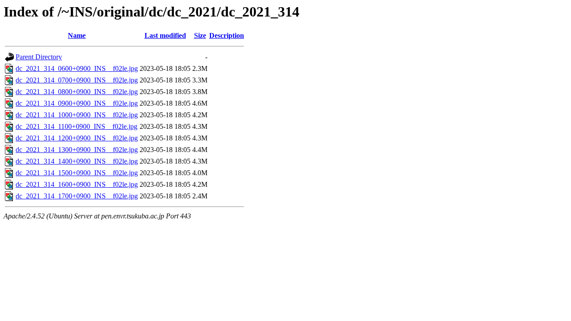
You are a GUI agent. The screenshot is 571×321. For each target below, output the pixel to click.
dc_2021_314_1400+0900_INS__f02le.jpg (77, 161)
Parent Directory (39, 57)
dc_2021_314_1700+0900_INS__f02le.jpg (77, 196)
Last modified (165, 35)
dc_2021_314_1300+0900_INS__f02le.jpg (77, 149)
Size (200, 35)
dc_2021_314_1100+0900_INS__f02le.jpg (76, 126)
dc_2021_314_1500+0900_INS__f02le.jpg (77, 173)
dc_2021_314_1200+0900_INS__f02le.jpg (77, 138)
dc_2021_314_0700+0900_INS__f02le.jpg (77, 80)
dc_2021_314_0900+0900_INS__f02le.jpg (77, 103)
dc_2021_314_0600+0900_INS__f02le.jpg (77, 68)
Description (226, 35)
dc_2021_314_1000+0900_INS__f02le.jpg (77, 115)
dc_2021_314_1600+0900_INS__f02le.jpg (77, 184)
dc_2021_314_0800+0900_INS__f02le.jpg (77, 91)
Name (77, 35)
